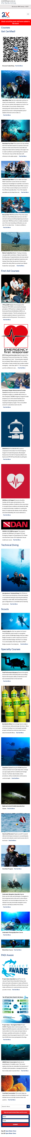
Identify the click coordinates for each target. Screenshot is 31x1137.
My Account (15, 6)
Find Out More (19, 65)
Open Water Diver (11, 1131)
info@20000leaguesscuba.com (8, 1)
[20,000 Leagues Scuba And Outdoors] (6, 15)
